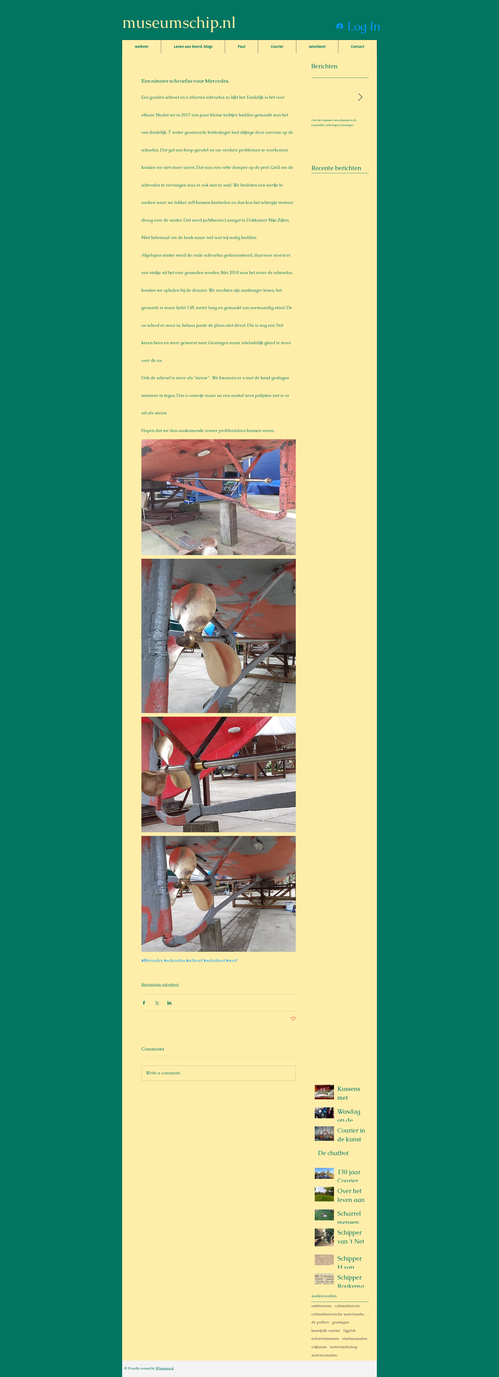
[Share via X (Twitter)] (156, 1002)
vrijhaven (319, 1347)
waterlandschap (344, 1347)
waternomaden (324, 1355)
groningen (340, 1322)
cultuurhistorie (347, 1305)
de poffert (320, 1322)
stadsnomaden (354, 1338)
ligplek (349, 1330)
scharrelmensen (325, 1338)
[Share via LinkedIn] (169, 1002)
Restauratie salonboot (160, 984)
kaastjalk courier (325, 1330)
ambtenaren (321, 1305)
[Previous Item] (319, 97)
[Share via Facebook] (143, 1002)
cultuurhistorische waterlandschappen (340, 1314)
